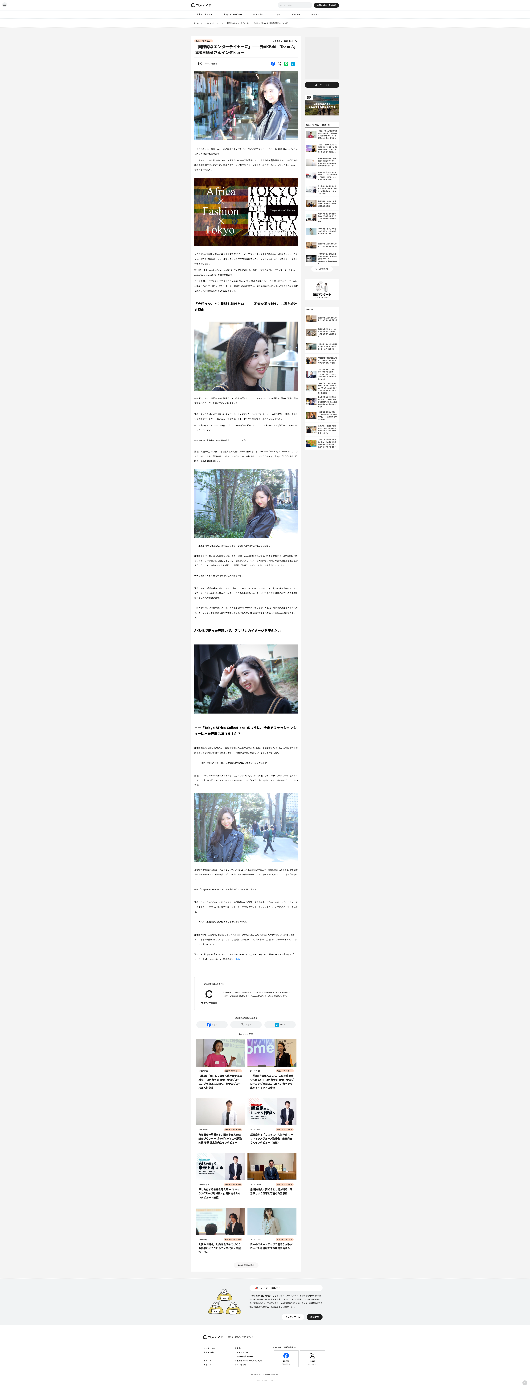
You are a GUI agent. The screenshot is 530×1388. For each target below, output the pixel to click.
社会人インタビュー (212, 23)
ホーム (196, 23)
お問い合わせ (240, 1364)
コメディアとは (241, 1352)
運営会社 (238, 1348)
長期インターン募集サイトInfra (265, 1380)
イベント (207, 1360)
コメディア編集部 (210, 63)
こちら (237, 959)
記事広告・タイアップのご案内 (248, 1360)
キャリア (207, 1364)
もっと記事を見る (246, 1265)
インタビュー (209, 1348)
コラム (206, 1356)
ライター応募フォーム (244, 1356)
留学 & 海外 (209, 1352)
